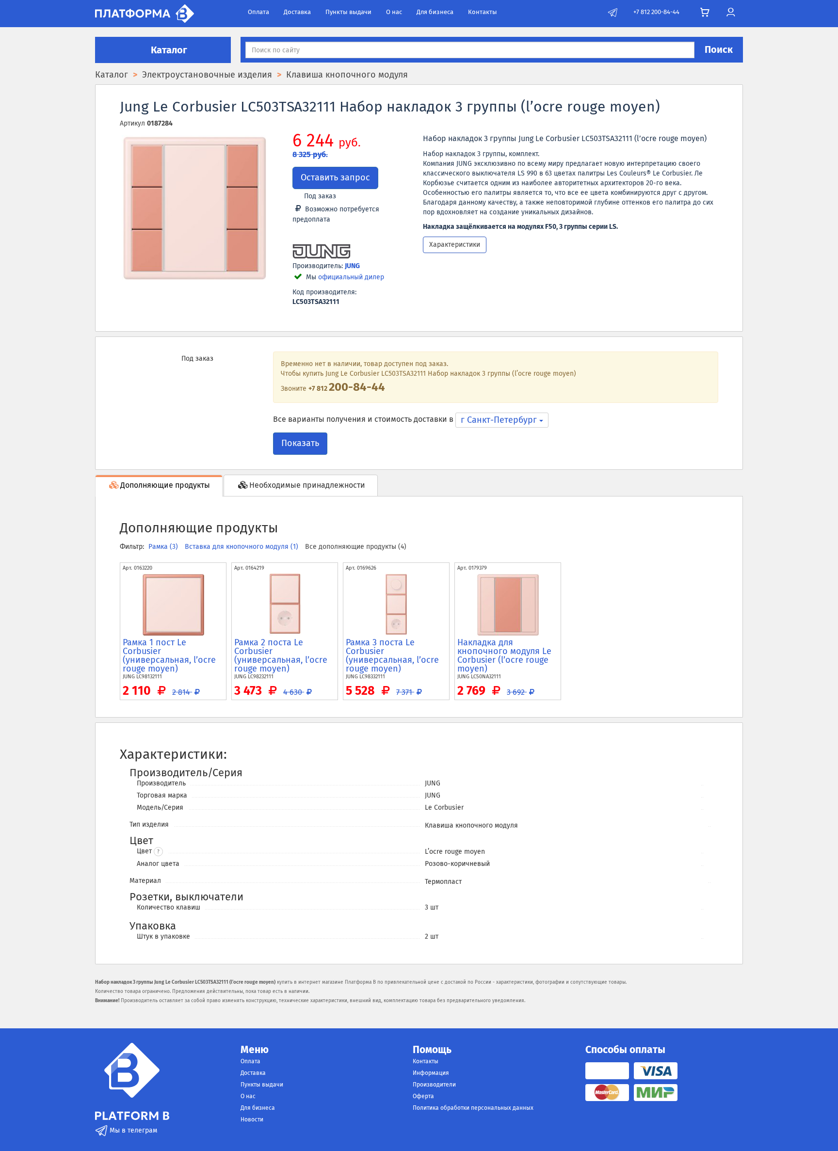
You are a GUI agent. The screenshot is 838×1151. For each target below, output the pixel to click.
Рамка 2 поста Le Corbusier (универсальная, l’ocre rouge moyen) (280, 655)
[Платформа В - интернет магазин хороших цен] (144, 12)
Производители (434, 1084)
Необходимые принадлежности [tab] (306, 485)
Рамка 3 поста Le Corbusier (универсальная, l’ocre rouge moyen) (392, 655)
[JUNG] (321, 252)
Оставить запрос (335, 177)
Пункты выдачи (348, 12)
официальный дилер (351, 277)
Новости (252, 1119)
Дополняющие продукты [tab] (164, 485)
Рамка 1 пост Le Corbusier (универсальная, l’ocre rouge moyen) (169, 655)
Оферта (423, 1096)
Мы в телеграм (132, 1130)
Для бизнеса (435, 12)
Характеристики (454, 244)
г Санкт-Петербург (500, 420)
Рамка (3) (164, 547)
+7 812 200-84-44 (656, 12)
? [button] (158, 852)
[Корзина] (705, 12)
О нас (394, 12)
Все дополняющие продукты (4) (355, 547)
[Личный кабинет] (730, 12)
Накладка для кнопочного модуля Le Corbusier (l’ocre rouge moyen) (504, 655)
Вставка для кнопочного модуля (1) (242, 547)
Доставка (297, 12)
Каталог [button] (167, 50)
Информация (431, 1073)
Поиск (719, 49)
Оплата (258, 12)
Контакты (482, 12)
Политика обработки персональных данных (473, 1107)
